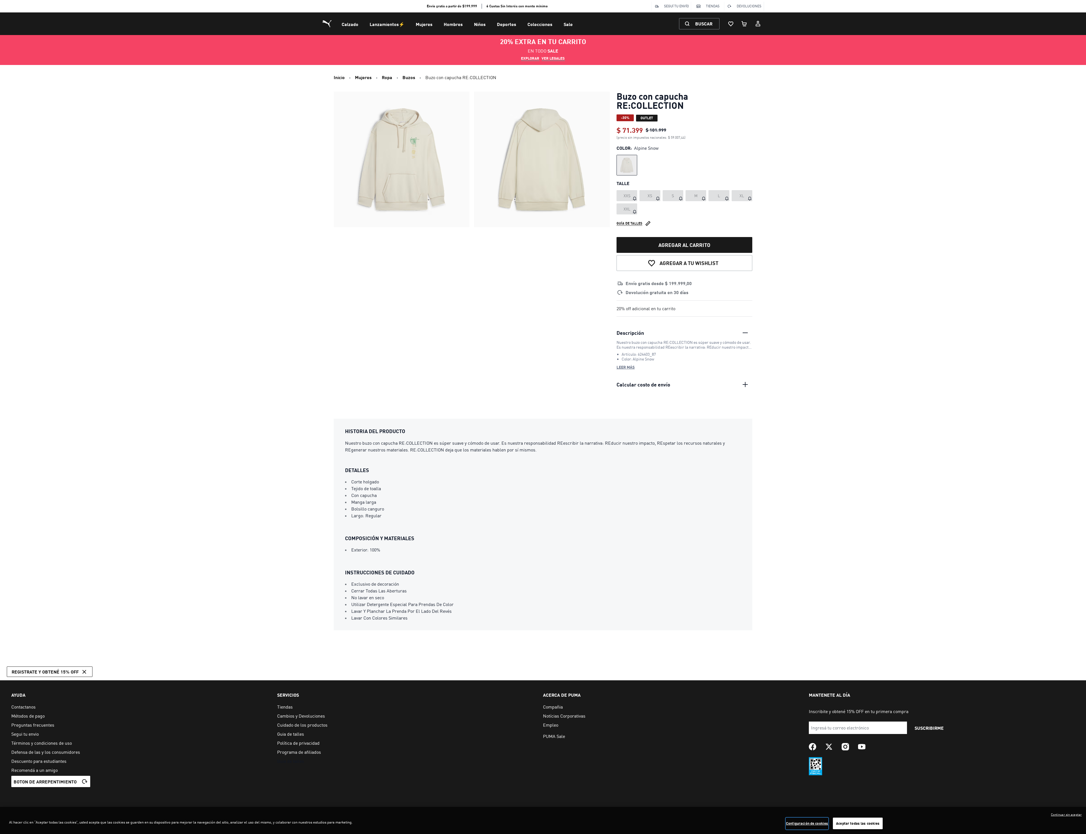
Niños (480, 24)
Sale (568, 24)
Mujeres (424, 24)
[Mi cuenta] (758, 23)
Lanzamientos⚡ (387, 24)
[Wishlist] (730, 23)
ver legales (553, 58)
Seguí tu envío (676, 6)
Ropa (387, 77)
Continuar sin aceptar (1066, 814)
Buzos (408, 77)
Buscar (703, 23)
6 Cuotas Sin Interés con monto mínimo (517, 6)
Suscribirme (929, 728)
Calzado (350, 24)
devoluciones (749, 6)
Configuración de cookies (807, 823)
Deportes (506, 24)
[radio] (627, 165)
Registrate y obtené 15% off (45, 671)
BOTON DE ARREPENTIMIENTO (45, 781)
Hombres (453, 24)
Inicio (339, 77)
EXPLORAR (530, 58)
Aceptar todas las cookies (858, 823)
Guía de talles (629, 223)
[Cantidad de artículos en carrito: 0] (744, 23)
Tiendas (712, 6)
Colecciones (539, 24)
